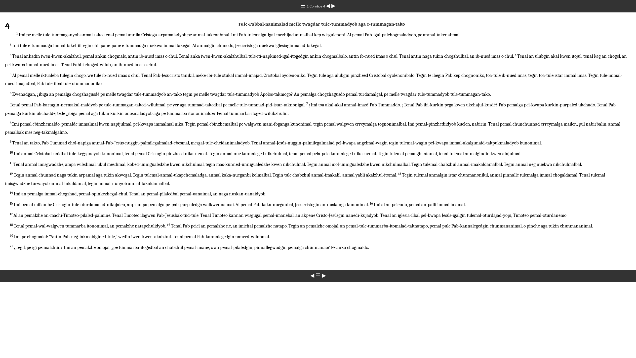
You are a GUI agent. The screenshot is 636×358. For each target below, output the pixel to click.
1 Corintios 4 (316, 6)
